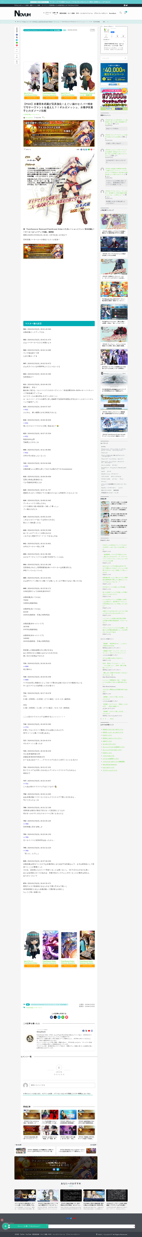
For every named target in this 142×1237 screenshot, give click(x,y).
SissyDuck (29, 117)
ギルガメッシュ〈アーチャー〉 (110, 474)
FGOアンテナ (107, 735)
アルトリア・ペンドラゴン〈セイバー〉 (112, 459)
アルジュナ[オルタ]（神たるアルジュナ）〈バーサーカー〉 (113, 456)
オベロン (114, 465)
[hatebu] (17, 40)
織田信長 (116, 490)
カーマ (109, 471)
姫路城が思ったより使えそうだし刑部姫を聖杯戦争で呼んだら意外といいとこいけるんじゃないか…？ (115, 580)
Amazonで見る (32, 97)
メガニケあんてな (108, 755)
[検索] (125, 58)
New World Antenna (110, 764)
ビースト (114, 479)
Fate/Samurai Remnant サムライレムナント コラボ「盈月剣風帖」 (42, 30)
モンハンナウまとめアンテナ (112, 750)
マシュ (121, 479)
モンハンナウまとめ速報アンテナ (114, 747)
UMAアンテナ (107, 741)
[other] (92, 1059)
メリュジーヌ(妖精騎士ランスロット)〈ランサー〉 (114, 485)
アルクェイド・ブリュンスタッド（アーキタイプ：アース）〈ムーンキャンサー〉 (113, 450)
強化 (64, 30)
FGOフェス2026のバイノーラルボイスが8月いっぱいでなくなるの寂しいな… (115, 547)
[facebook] (124, 5)
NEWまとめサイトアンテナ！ (112, 738)
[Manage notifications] (2, 1220)
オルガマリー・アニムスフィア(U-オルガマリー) (113, 468)
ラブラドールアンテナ (110, 770)
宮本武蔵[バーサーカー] (32, 114)
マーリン (103, 481)
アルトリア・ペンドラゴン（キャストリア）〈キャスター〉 (112, 462)
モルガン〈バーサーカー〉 (109, 487)
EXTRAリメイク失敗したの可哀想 (114, 587)
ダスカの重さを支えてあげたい (113, 658)
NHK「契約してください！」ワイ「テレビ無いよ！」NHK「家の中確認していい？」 (114, 665)
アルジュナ (104, 452)
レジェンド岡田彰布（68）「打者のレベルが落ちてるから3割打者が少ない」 (115, 682)
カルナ (103, 471)
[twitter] (127, 5)
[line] (17, 43)
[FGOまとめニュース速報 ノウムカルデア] (22, 13)
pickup (103, 446)
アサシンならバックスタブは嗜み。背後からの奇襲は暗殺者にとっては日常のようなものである (115, 630)
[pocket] (17, 45)
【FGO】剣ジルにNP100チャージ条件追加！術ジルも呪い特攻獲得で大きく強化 (116, 122)
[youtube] (89, 1059)
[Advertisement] (59, 46)
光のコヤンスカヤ (106, 490)
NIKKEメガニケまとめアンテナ (113, 729)
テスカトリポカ (105, 479)
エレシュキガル (105, 465)
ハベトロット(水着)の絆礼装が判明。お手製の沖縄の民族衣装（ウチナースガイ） (115, 620)
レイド (121, 487)
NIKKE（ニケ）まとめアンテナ (113, 732)
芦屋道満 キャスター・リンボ (109, 492)
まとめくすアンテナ (109, 744)
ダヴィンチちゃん (116, 476)
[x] (17, 37)
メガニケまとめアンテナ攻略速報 (114, 761)
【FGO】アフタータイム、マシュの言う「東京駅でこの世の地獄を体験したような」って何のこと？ (116, 193)
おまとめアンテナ (108, 767)
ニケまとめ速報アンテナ (111, 758)
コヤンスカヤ (105, 476)
